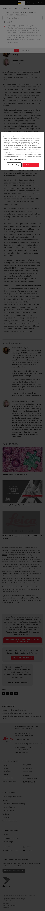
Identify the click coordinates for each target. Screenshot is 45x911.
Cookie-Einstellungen (14, 165)
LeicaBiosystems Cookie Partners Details (15, 159)
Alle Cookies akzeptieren (31, 165)
